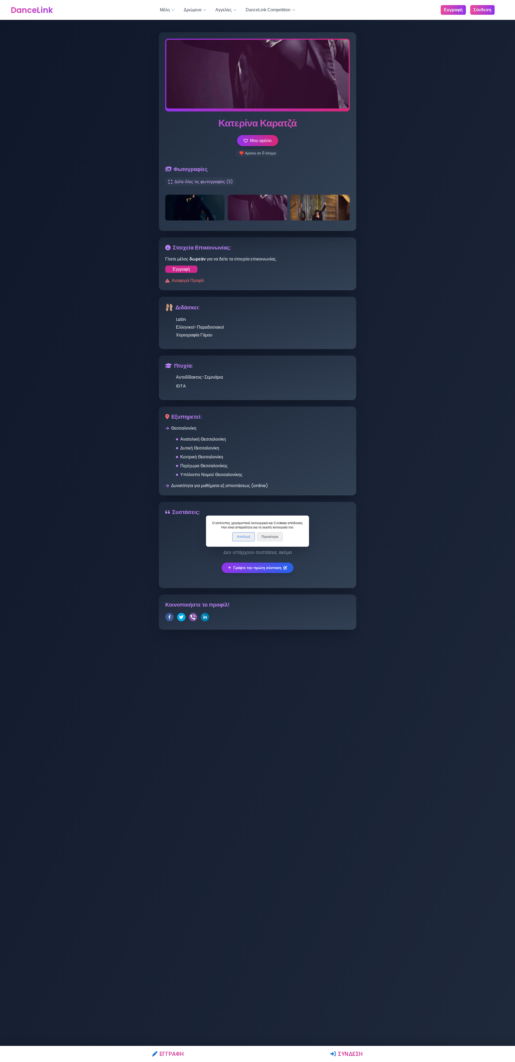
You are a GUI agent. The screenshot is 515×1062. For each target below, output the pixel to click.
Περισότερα (270, 537)
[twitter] (181, 618)
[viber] (193, 618)
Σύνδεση (350, 1054)
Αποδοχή (243, 537)
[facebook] (169, 618)
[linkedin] (205, 618)
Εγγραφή (172, 1054)
